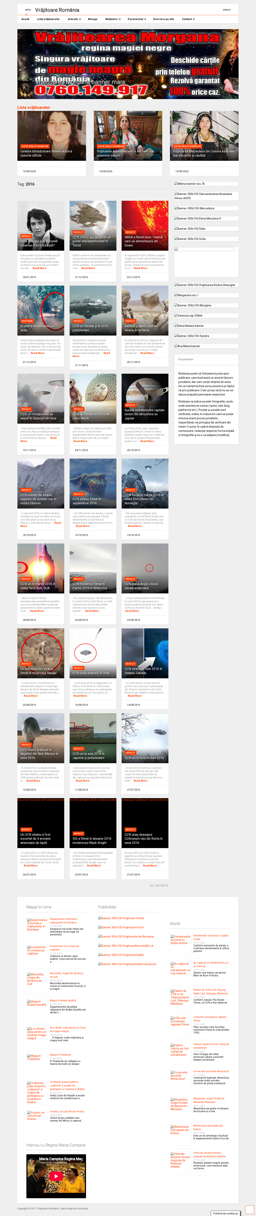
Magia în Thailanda (60, 1054)
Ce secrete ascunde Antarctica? (211, 1071)
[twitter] (212, 9)
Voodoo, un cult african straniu (67, 1111)
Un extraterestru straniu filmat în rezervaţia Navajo (38, 671)
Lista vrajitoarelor (35, 146)
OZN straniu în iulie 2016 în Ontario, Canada (143, 671)
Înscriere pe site (163, 19)
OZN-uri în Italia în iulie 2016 (144, 758)
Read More (39, 268)
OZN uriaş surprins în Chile (91, 673)
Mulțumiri (111, 19)
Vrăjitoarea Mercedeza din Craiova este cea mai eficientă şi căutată (203, 153)
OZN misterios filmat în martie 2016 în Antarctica (90, 586)
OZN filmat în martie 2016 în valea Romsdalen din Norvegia (144, 499)
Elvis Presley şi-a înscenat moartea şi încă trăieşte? (39, 243)
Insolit (26, 236)
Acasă (25, 19)
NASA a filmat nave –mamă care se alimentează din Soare (144, 241)
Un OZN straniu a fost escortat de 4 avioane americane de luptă (35, 839)
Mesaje (92, 19)
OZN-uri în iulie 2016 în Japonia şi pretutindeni (89, 756)
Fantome (27, 321)
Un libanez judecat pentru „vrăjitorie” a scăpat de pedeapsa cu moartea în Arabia (67, 1086)
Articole (73, 19)
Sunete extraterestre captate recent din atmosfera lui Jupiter (145, 414)
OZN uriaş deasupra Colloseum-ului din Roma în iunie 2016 (144, 839)
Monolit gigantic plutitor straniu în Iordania (141, 328)
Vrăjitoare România (57, 10)
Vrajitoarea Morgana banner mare (80, 81)
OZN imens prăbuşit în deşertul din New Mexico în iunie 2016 (39, 754)
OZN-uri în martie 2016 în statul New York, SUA (37, 586)
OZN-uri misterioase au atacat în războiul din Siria (38, 416)
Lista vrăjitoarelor (48, 19)
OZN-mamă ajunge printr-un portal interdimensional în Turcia (92, 241)
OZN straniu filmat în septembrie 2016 (87, 501)
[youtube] (206, 9)
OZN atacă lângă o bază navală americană (141, 586)
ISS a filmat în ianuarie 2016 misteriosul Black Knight (92, 841)
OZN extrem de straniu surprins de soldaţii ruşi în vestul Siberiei (38, 499)
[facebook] (218, 9)
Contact (187, 19)
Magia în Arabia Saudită (63, 1000)
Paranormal (135, 19)
